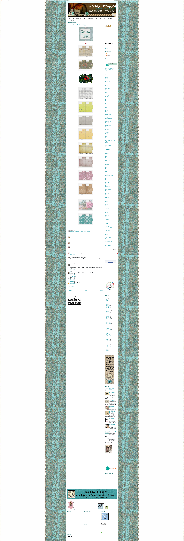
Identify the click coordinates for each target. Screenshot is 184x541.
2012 (107, 349)
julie (70, 271)
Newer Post (70, 290)
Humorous (106, 142)
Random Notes (107, 196)
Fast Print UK (72, 281)
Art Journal (106, 74)
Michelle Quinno (72, 241)
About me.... (105, 20)
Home (69, 18)
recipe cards (107, 197)
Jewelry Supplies (107, 146)
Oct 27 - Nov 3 (108, 312)
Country (106, 89)
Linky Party (107, 157)
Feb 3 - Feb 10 (108, 344)
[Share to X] (70, 230)
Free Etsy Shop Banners (108, 118)
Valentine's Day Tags (108, 237)
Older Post (101, 290)
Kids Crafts (107, 153)
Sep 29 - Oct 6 (108, 317)
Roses (106, 200)
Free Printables (72, 231)
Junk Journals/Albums (108, 150)
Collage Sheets (107, 88)
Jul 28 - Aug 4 (108, 324)
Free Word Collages (108, 125)
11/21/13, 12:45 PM (72, 254)
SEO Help (106, 212)
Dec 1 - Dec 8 (108, 307)
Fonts (106, 111)
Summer (106, 220)
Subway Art (107, 219)
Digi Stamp (106, 96)
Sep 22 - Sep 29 (108, 318)
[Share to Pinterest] (72, 230)
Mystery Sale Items (108, 168)
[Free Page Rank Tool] (103, 524)
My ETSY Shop (109, 18)
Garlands (106, 128)
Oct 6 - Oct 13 (108, 316)
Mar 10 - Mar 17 (108, 338)
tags (106, 222)
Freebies (96, 18)
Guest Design (107, 132)
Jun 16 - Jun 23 (108, 327)
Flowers (106, 110)
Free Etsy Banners (102, 18)
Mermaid (106, 161)
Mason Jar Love (107, 160)
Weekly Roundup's (108, 245)
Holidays (106, 137)
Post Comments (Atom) (87, 292)
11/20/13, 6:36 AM (72, 250)
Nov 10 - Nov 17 (108, 310)
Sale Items (106, 201)
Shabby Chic (107, 215)
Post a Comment (71, 286)
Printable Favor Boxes (87, 231)
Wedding (106, 244)
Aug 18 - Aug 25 (108, 323)
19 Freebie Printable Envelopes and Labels (112, 425)
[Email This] (68, 230)
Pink (106, 178)
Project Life (107, 193)
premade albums (107, 185)
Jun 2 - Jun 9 (108, 328)
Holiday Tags (107, 136)
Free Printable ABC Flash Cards (112, 412)
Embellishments (107, 104)
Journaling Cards (107, 149)
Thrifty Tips (107, 226)
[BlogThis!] (69, 230)
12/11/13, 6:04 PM (72, 279)
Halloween (106, 133)
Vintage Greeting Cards (108, 241)
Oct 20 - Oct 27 (108, 313)
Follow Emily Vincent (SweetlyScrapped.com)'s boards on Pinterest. (110, 48)
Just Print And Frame (108, 152)
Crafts (106, 92)
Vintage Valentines (90, 18)
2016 (107, 300)
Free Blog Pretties (107, 115)
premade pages (107, 186)
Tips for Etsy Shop (108, 230)
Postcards (106, 183)
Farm (106, 107)
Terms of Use (111, 20)
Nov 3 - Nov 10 (108, 311)
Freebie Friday (107, 126)
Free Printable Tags (108, 122)
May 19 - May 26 (108, 329)
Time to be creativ (72, 276)
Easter (106, 103)
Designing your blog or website (109, 95)
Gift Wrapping (107, 129)
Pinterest (106, 179)
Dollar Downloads (79, 18)
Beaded (106, 77)
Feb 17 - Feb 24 (108, 341)
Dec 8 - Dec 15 (108, 306)
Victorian (106, 238)
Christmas (106, 85)
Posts (107, 53)
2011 (107, 350)
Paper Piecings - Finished (109, 175)
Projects (106, 194)
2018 (107, 298)
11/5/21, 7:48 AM (72, 284)
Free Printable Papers (108, 121)
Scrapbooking (107, 208)
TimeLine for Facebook (108, 227)
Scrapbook (106, 204)
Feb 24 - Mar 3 (108, 340)
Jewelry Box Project (108, 145)
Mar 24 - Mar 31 (108, 335)
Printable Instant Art (108, 189)
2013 (107, 304)
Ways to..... (107, 242)
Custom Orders (107, 93)
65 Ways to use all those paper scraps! (112, 400)
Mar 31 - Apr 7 (108, 334)
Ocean (106, 171)
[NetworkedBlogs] (110, 260)
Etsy (73, 18)
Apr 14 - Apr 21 (108, 333)
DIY (84, 18)
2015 (107, 301)
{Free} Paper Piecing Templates (109, 68)
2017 (107, 299)
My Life (106, 167)
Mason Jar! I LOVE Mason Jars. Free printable (112, 388)
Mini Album (106, 163)
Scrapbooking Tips (108, 211)
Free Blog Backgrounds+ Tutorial (73, 20)
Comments (108, 55)
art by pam (71, 263)
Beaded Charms (107, 78)
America (106, 73)
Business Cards (107, 81)
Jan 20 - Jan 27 (108, 345)
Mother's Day (107, 164)
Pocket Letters (107, 182)
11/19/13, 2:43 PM (72, 244)
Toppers (106, 231)
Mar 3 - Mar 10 (108, 339)
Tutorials (106, 233)
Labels (106, 156)
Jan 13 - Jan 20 (108, 346)
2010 (107, 351)
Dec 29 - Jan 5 (108, 305)
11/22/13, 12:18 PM (72, 269)
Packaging (82, 231)
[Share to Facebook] (71, 230)
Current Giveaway (98, 20)
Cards (106, 84)
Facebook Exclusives (108, 106)
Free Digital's (107, 117)
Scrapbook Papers (108, 205)
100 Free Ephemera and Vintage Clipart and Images (112, 393)
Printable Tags (107, 190)
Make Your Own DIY (77, 231)
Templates (106, 223)
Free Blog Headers (91, 20)
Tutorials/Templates (83, 20)
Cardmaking (107, 82)
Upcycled (106, 234)
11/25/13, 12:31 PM (72, 274)
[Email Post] (74, 230)
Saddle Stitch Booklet (73, 283)
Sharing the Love (107, 216)
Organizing (106, 172)
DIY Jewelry (107, 100)
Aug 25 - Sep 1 (108, 322)
